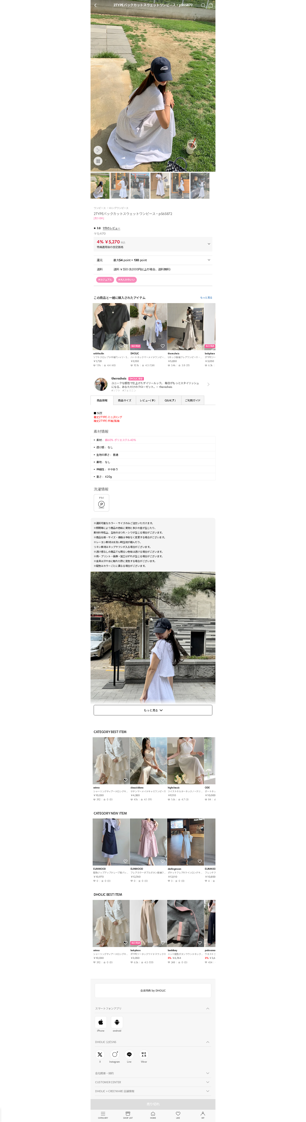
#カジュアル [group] (105, 279)
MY (203, 1118)
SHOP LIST (128, 1118)
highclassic (174, 787)
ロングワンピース (118, 208)
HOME (153, 1118)
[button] (209, 81)
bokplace (136, 950)
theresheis (173, 353)
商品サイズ (124, 400)
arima (96, 787)
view (207, 384)
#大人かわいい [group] (126, 279)
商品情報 (102, 400)
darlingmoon (174, 869)
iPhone (100, 1030)
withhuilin (98, 353)
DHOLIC (135, 353)
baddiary (172, 950)
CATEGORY (103, 1118)
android (117, 1030)
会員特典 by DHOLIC (152, 990)
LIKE (178, 1118)
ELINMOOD (99, 869)
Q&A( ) (170, 400)
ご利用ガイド (193, 400)
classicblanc (137, 787)
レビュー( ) (147, 400)
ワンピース (100, 208)
